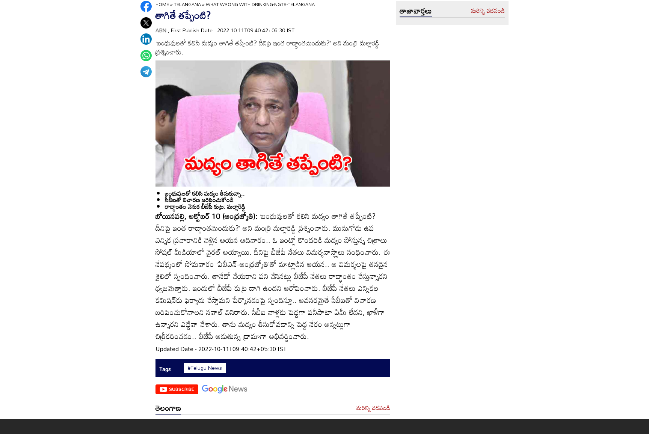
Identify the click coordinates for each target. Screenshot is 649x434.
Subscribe (181, 388)
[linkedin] (146, 39)
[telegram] (146, 71)
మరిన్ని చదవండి (373, 408)
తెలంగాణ (168, 408)
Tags (165, 369)
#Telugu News (205, 368)
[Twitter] (146, 23)
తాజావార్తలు (416, 11)
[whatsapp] (146, 55)
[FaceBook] (146, 6)
